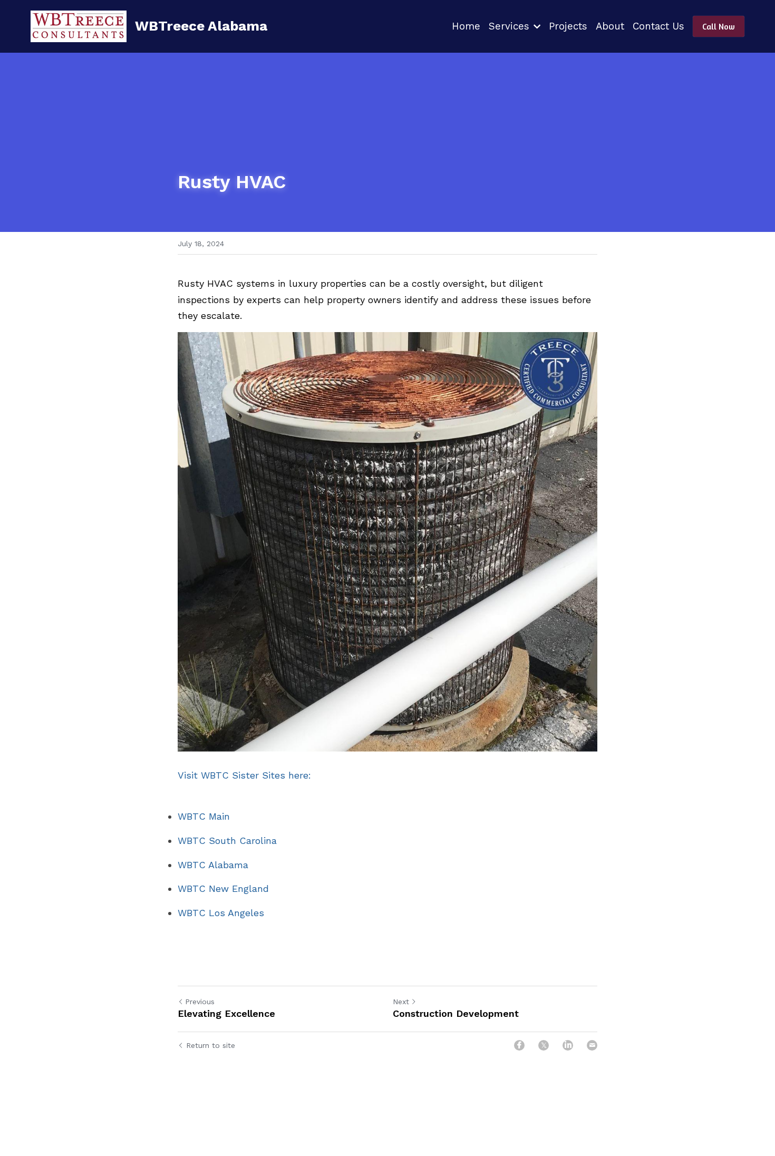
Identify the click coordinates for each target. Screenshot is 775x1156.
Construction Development (456, 1013)
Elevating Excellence (226, 1013)
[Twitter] (543, 1045)
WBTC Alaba (206, 864)
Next (401, 1001)
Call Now (718, 26)
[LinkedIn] (568, 1045)
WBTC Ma (200, 816)
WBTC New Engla (217, 888)
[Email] (592, 1045)
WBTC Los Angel (216, 912)
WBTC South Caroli (222, 840)
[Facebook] (519, 1045)
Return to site (210, 1045)
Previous (200, 1001)
